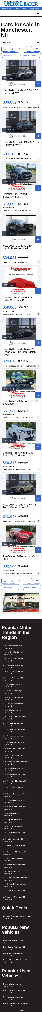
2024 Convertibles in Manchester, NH (15, 879)
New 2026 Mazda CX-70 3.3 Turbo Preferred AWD (19, 506)
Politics (16, 9)
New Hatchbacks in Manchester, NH (15, 961)
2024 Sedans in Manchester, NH (14, 737)
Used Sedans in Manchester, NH (14, 992)
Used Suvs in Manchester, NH (13, 985)
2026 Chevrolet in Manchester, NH (14, 718)
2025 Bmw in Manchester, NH (13, 679)
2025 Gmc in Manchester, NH (13, 789)
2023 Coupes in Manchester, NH (14, 892)
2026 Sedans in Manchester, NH (14, 724)
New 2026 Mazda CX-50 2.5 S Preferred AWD (21, 91)
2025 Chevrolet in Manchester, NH (14, 808)
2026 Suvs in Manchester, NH (13, 647)
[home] (21, 3)
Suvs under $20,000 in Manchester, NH (16, 917)
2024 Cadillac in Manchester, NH (14, 814)
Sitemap (21, 1010)
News (9, 9)
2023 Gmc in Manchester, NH (13, 827)
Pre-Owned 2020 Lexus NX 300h (19, 557)
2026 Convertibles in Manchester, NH (15, 763)
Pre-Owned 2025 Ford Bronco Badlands (20, 402)
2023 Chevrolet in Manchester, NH (14, 782)
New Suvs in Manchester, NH (13, 942)
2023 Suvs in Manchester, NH (13, 711)
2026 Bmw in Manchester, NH (13, 660)
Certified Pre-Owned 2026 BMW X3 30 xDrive (18, 454)
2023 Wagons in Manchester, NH (14, 898)
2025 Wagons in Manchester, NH (14, 847)
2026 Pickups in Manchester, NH (14, 666)
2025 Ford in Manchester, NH (13, 840)
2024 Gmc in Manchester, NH (13, 756)
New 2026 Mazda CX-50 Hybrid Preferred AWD (17, 247)
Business (23, 9)
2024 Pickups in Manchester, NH (14, 776)
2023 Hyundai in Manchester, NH (14, 866)
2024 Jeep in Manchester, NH (13, 821)
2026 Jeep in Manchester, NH (13, 872)
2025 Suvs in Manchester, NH (13, 685)
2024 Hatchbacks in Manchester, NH (15, 885)
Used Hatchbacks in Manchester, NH (15, 1005)
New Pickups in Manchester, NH (14, 948)
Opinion (38, 9)
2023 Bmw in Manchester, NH (13, 698)
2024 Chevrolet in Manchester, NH (14, 853)
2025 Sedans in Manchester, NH (14, 743)
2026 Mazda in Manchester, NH (14, 653)
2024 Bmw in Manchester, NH (13, 705)
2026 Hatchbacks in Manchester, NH (15, 750)
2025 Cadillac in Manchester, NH (14, 834)
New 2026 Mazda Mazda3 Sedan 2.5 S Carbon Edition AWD (19, 352)
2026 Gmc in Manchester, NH (13, 673)
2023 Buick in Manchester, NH (13, 859)
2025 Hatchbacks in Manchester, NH (15, 795)
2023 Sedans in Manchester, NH (14, 731)
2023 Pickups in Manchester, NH (14, 769)
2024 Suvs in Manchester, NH (13, 692)
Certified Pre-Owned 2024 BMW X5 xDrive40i (18, 299)
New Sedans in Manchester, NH (14, 955)
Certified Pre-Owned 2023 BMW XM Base (18, 195)
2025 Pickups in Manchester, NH (14, 801)
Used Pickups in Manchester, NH (14, 998)
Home (3, 9)
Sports (31, 9)
